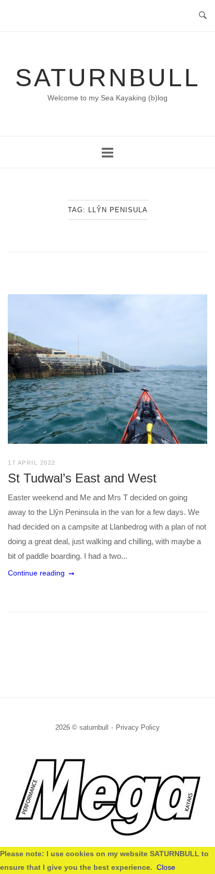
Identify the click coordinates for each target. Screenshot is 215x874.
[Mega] (107, 836)
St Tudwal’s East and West (82, 478)
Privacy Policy (138, 727)
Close (166, 867)
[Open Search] (202, 15)
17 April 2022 (32, 462)
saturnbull (107, 77)
